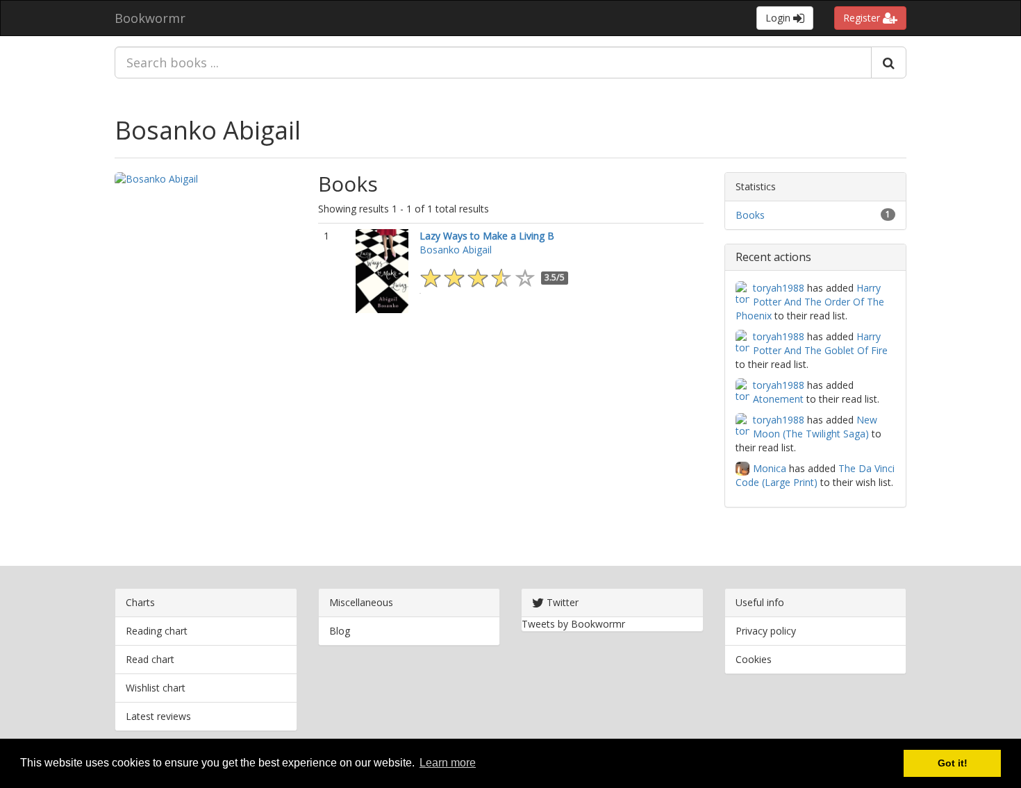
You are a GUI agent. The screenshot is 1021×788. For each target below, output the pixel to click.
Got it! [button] (953, 763)
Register (863, 17)
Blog (339, 630)
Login (779, 17)
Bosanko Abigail (208, 130)
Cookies (754, 659)
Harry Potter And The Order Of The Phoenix (810, 301)
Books (750, 214)
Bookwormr (150, 18)
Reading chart (157, 630)
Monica (769, 468)
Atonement (778, 398)
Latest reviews (158, 716)
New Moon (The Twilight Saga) (815, 426)
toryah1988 (778, 287)
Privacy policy (766, 630)
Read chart (150, 659)
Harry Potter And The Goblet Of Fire (820, 343)
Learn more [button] (448, 763)
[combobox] (493, 62)
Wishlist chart (155, 687)
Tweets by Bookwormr (573, 623)
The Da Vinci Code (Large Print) (815, 475)
